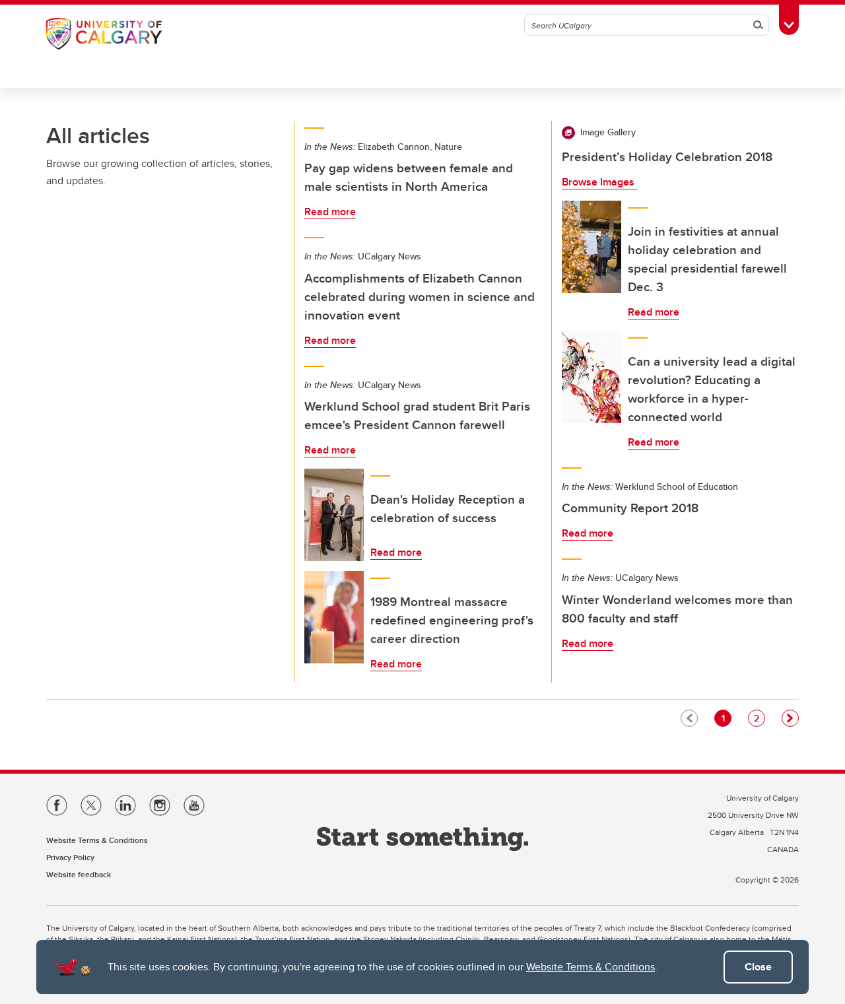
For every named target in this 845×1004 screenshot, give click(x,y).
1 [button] (726, 718)
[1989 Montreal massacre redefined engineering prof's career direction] (334, 617)
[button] (790, 718)
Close (758, 966)
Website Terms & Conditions (590, 966)
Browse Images (599, 181)
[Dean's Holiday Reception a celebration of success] (334, 515)
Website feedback (78, 874)
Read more (330, 211)
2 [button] (759, 718)
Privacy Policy (70, 857)
